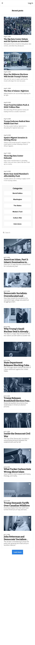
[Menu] (2, 3)
